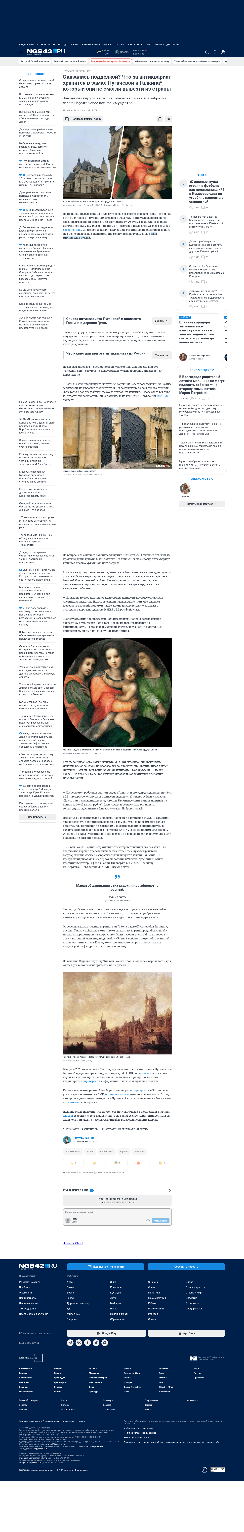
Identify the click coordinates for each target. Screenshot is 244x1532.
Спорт (189, 1282)
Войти (75, 1222)
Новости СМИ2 (73, 1243)
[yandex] (104, 1342)
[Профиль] (223, 52)
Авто (70, 1282)
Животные (73, 1313)
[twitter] (96, 1342)
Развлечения (156, 1308)
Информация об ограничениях (138, 1428)
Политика (154, 1292)
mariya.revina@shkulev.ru (30, 1463)
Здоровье (72, 1319)
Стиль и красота (195, 1287)
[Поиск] (207, 52)
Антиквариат (106, 1151)
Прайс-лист (26, 1287)
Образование (118, 1319)
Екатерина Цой (84, 1138)
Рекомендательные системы (137, 1437)
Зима (113, 1282)
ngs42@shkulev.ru (56, 1444)
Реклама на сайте (29, 1282)
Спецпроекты (194, 1308)
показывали (71, 1102)
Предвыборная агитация (33, 1313)
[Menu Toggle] (21, 52)
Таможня (139, 1151)
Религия (153, 1313)
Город (70, 1297)
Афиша (107, 44)
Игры (175, 44)
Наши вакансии (28, 1303)
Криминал (116, 1287)
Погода (62, 44)
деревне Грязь (72, 229)
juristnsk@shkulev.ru (95, 1446)
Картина (124, 1151)
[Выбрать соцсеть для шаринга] (168, 119)
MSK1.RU (162, 396)
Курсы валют (136, 44)
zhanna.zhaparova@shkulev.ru (33, 1458)
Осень (151, 1287)
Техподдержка (27, 1308)
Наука (113, 1308)
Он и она (153, 1282)
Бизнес (71, 1287)
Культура (115, 1292)
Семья (152, 1319)
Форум (74, 44)
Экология (191, 1297)
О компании (26, 1292)
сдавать (68, 1115)
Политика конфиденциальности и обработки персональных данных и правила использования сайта (172, 1442)
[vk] (79, 1342)
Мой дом (115, 1303)
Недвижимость (28, 44)
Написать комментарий (86, 119)
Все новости (38, 74)
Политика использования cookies (140, 1433)
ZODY (150, 44)
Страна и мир (194, 1292)
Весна (70, 1292)
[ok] (87, 1342)
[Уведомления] (215, 52)
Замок (90, 1151)
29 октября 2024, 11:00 (74, 110)
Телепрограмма (90, 44)
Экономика (192, 1303)
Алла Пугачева (73, 1151)
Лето (113, 1297)
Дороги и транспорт (78, 1303)
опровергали (91, 1081)
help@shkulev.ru (41, 1449)
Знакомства (48, 44)
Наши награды (27, 1297)
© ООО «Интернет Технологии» (72, 1470)
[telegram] (70, 1342)
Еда (69, 1308)
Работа (152, 1303)
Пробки (122, 52)
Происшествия (157, 1297)
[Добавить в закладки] (160, 119)
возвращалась (139, 1090)
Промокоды (162, 44)
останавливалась (117, 1094)
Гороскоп (120, 44)
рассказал (144, 1073)
